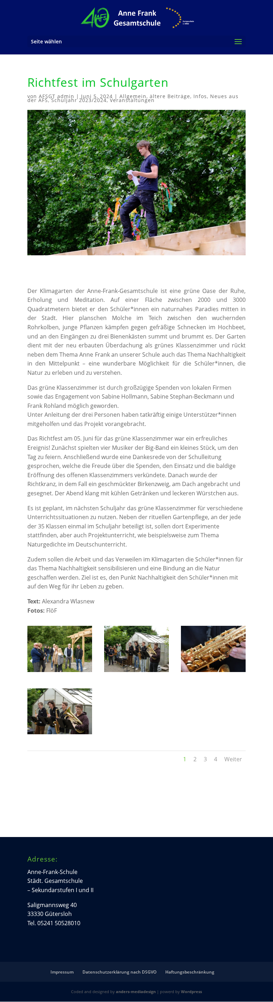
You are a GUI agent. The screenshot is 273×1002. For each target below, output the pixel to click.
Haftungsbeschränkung (189, 972)
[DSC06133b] (213, 672)
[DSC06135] (59, 734)
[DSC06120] (59, 672)
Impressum (62, 972)
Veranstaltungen (132, 100)
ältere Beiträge (170, 96)
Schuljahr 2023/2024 (79, 100)
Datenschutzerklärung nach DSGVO (119, 972)
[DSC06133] (136, 672)
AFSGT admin (56, 96)
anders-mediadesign (136, 991)
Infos (200, 96)
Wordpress (191, 991)
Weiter (233, 759)
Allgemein (132, 96)
